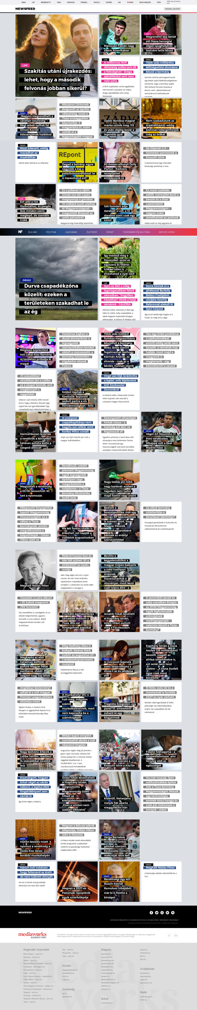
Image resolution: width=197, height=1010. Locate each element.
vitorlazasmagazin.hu (110, 983)
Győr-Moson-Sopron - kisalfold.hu (37, 976)
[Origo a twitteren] (156, 912)
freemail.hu (145, 973)
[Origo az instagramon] (162, 912)
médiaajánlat (174, 920)
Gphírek (109, 2)
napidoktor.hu (107, 970)
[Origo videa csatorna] (167, 912)
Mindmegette (46, 2)
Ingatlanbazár (145, 2)
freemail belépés (172, 9)
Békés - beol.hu (30, 960)
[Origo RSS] (172, 912)
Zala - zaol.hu (68, 956)
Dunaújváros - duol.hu (32, 970)
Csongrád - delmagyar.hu (34, 967)
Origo (24, 2)
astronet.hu (106, 954)
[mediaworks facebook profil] (169, 935)
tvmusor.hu (106, 989)
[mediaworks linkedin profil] (176, 935)
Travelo (97, 2)
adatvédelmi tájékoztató (118, 920)
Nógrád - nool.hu (30, 992)
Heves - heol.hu (30, 983)
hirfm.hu (143, 1000)
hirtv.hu (65, 976)
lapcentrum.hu (146, 983)
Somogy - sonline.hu (32, 995)
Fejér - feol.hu (29, 973)
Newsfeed (71, 2)
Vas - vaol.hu (67, 950)
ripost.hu (143, 950)
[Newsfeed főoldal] (25, 912)
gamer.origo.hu (107, 963)
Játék (159, 2)
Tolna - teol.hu (29, 1002)
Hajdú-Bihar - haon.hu (32, 979)
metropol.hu (145, 953)
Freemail (84, 2)
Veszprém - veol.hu (70, 953)
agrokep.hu (67, 997)
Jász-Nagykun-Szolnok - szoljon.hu (38, 986)
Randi (131, 2)
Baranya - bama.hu (31, 957)
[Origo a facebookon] (151, 912)
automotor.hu (106, 957)
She (119, 2)
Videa (59, 2)
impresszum (164, 920)
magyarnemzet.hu (70, 970)
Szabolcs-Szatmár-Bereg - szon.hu (38, 999)
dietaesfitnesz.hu (108, 979)
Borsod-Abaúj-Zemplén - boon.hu (37, 963)
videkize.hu (106, 986)
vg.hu (64, 993)
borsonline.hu (107, 1003)
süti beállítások (152, 920)
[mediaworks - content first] (32, 935)
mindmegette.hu (108, 973)
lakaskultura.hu (107, 960)
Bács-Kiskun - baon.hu (33, 954)
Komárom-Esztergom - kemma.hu (37, 989)
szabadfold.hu (68, 973)
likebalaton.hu (107, 967)
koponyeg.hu (145, 976)
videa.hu (143, 979)
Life (33, 2)
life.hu (142, 956)
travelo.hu (105, 976)
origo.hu (65, 979)
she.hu (143, 959)
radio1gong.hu (146, 997)
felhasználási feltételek (137, 920)
